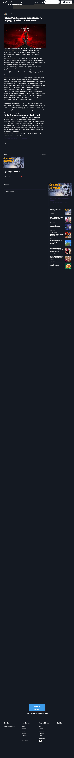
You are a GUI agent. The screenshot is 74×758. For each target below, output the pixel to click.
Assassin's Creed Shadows (11, 138)
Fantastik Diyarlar (37, 707)
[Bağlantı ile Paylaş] (8, 143)
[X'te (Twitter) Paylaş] (5, 143)
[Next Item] (69, 190)
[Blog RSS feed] (40, 741)
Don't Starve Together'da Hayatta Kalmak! (12, 172)
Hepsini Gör (43, 154)
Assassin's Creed (23, 138)
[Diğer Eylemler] (45, 14)
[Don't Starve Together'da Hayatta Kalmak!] (13, 162)
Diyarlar (24, 728)
